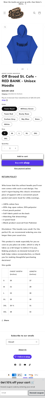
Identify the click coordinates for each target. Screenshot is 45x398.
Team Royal (9, 109)
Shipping (4, 94)
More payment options (22, 168)
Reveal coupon (37, 393)
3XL (6, 138)
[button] (4, 12)
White (7, 124)
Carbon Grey (9, 119)
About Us (23, 350)
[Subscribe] (36, 342)
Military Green (27, 109)
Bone (37, 119)
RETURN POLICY (9, 176)
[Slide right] (27, 69)
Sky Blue (25, 119)
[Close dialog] (43, 380)
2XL (35, 133)
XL (27, 133)
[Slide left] (17, 69)
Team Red (8, 114)
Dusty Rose (24, 114)
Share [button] (6, 320)
